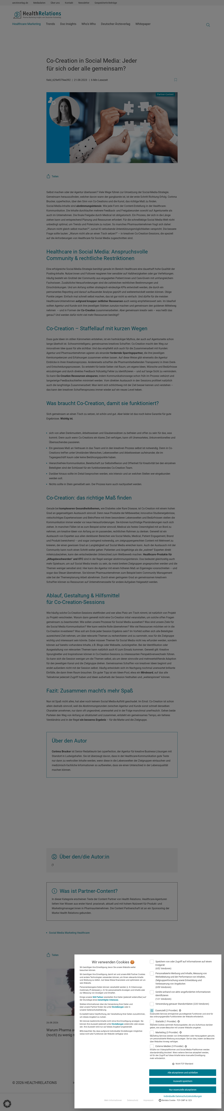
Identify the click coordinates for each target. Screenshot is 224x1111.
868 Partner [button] (98, 997)
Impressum (148, 1100)
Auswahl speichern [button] (182, 1081)
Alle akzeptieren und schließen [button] (183, 1072)
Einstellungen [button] (118, 1007)
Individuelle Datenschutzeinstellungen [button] (183, 1096)
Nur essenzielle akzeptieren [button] (182, 1089)
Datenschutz (132, 1100)
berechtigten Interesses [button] (108, 1000)
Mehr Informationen (113, 1100)
